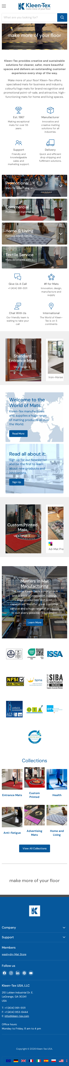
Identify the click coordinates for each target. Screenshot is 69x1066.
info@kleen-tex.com (17, 1016)
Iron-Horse (56, 377)
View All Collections (35, 848)
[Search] (62, 17)
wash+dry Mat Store (14, 954)
